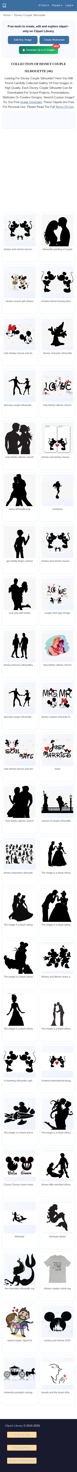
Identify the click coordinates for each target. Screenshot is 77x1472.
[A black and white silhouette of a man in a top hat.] (20, 964)
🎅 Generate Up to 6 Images (40, 48)
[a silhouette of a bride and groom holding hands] (57, 1014)
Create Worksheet (54, 39)
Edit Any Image (23, 39)
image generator (31, 102)
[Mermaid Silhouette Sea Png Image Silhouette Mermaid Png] (20, 1270)
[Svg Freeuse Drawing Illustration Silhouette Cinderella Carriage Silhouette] (20, 1373)
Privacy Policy (21, 1447)
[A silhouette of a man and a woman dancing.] (20, 908)
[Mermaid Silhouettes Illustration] (20, 1217)
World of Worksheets (22, 1460)
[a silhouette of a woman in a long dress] (20, 1016)
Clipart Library (14, 1425)
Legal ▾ (69, 5)
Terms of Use (21, 1434)
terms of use (64, 106)
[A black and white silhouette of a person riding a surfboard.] (20, 1114)
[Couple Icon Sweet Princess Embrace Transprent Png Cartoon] (20, 1323)
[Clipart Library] (4, 6)
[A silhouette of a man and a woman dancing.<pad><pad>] (57, 854)
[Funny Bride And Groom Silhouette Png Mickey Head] (57, 1321)
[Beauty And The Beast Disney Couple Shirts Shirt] (57, 1270)
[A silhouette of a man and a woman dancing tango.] (57, 1126)
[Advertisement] (38, 170)
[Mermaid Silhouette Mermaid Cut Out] (57, 1218)
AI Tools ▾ (43, 5)
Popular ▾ (57, 5)
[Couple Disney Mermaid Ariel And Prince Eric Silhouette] (57, 1165)
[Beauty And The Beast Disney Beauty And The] (57, 1373)
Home (7, 15)
